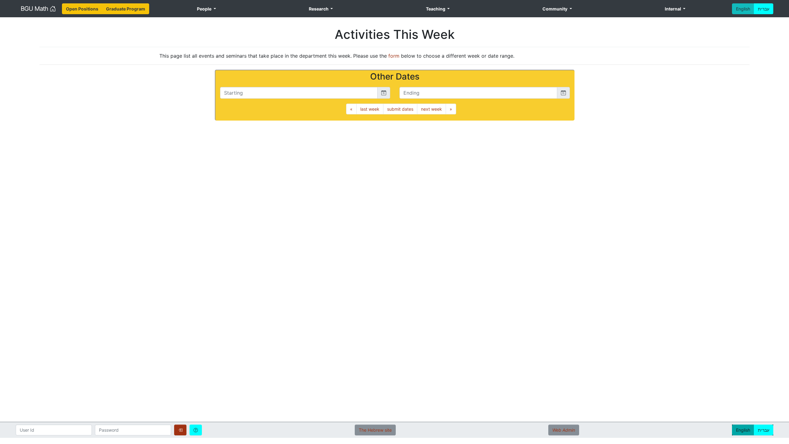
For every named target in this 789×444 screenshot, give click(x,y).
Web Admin (563, 430)
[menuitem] (82, 8)
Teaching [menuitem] (436, 8)
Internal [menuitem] (673, 8)
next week (431, 109)
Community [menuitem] (555, 8)
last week (369, 109)
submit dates (400, 109)
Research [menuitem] (319, 8)
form (393, 56)
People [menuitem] (204, 8)
